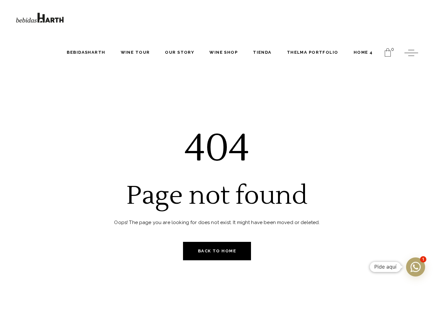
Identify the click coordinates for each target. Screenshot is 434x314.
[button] (415, 266)
